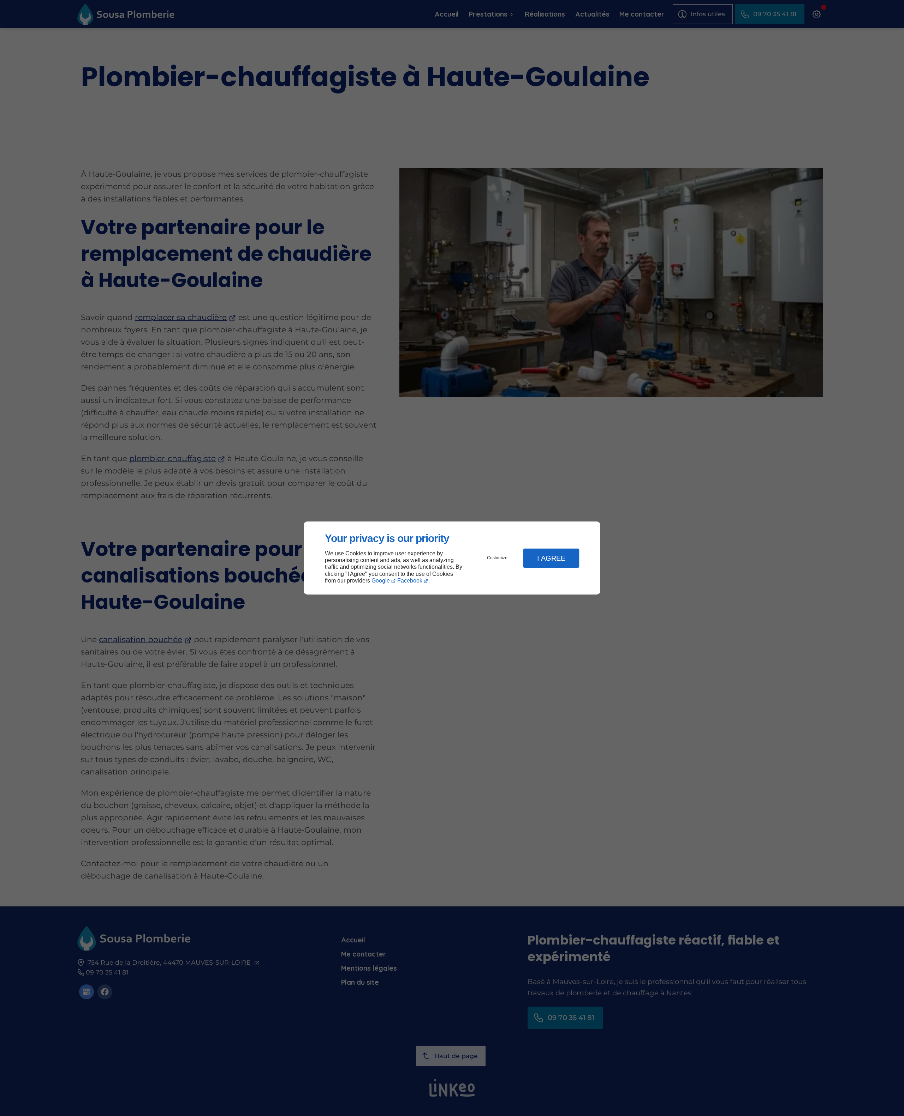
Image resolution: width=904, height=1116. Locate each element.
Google (380, 581)
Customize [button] (497, 557)
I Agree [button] (551, 558)
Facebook (409, 581)
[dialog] (452, 558)
